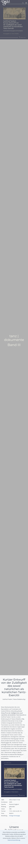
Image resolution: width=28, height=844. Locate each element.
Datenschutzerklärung (14, 840)
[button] (23, 3)
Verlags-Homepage (14, 815)
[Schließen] (26, 836)
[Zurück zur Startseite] (5, 3)
